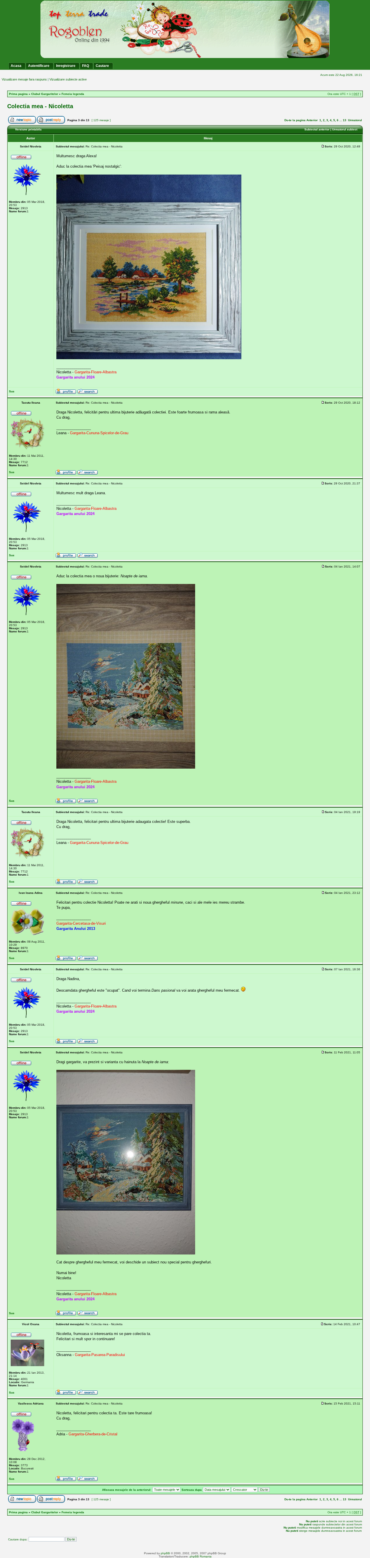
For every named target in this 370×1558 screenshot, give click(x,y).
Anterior (312, 120)
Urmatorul (355, 120)
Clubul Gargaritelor (44, 93)
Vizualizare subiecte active (68, 79)
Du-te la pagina (295, 120)
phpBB (165, 1553)
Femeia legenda (73, 93)
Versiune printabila (28, 129)
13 (344, 120)
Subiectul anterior (317, 129)
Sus (11, 391)
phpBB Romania (201, 1556)
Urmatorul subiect (344, 129)
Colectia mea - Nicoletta (40, 106)
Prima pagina (18, 93)
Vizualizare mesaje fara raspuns (24, 79)
